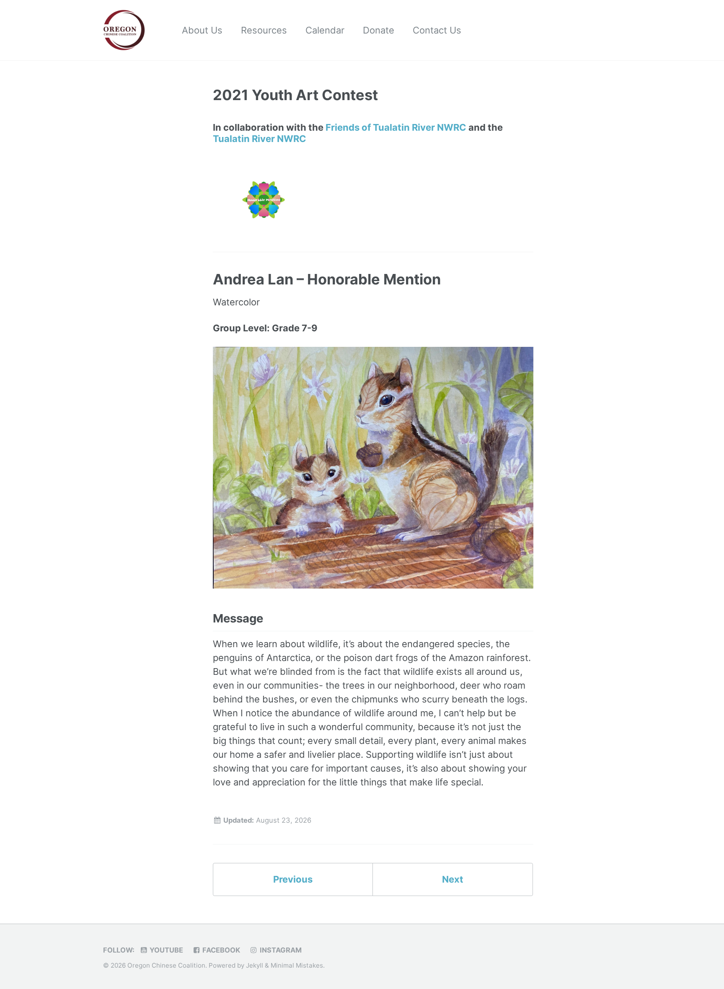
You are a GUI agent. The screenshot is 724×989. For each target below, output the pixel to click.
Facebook (220, 950)
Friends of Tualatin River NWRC (396, 127)
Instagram (280, 950)
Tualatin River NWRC (259, 138)
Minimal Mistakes (297, 965)
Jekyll (254, 965)
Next (452, 879)
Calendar (324, 30)
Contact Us (437, 30)
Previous (293, 879)
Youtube (165, 950)
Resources (264, 30)
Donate (378, 30)
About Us (202, 30)
